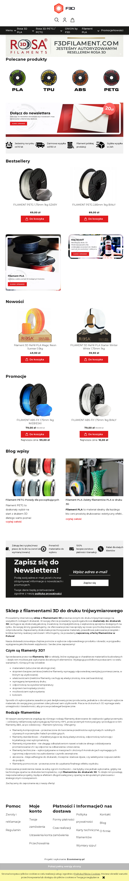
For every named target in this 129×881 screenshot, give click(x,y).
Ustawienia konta (40, 835)
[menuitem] (9, 30)
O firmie (105, 831)
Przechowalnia (39, 843)
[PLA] (17, 80)
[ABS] (80, 80)
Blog (103, 822)
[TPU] (49, 80)
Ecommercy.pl (75, 859)
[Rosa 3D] (64, 45)
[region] (64, 120)
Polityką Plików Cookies (87, 873)
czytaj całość (14, 521)
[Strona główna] (64, 8)
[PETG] (111, 80)
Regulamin (13, 830)
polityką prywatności (48, 593)
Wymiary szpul (86, 845)
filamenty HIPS (58, 721)
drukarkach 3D (96, 703)
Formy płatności (63, 819)
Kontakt (105, 814)
